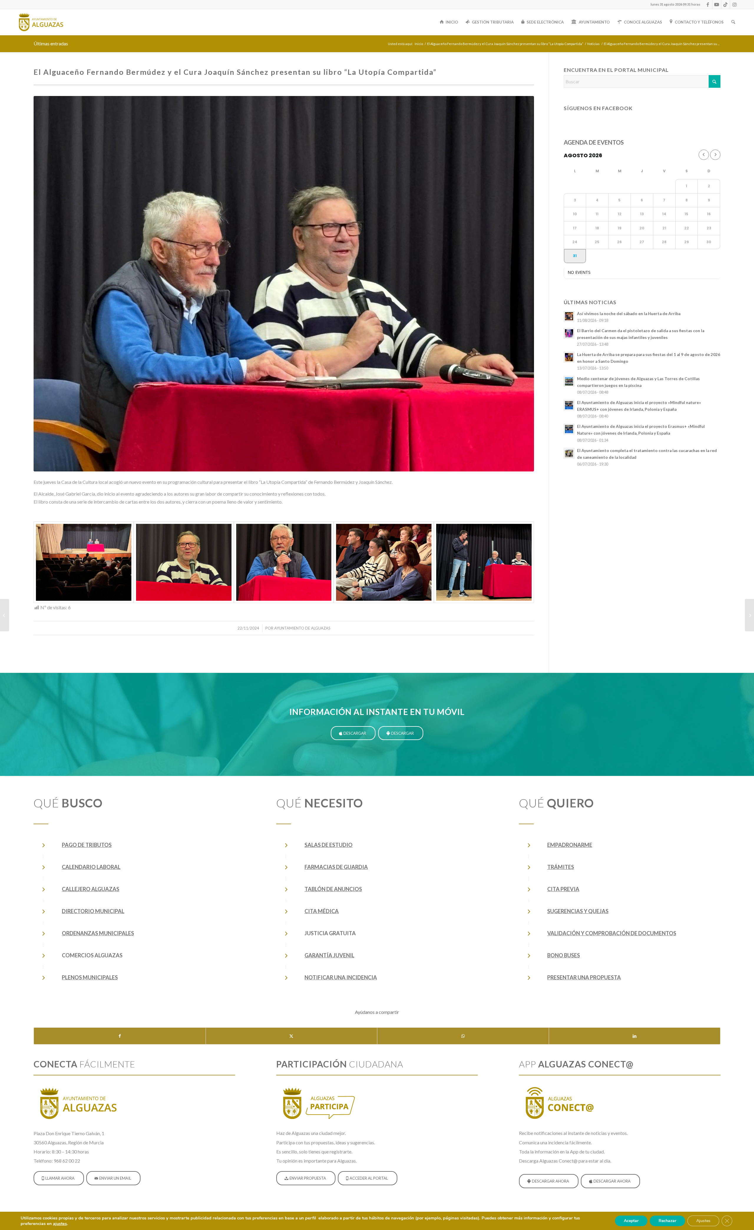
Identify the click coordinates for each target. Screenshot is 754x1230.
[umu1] (284, 283)
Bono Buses (563, 955)
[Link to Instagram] (734, 4)
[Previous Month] (704, 155)
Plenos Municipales (90, 977)
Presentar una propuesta (584, 977)
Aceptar (631, 1221)
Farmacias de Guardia (336, 867)
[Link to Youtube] (716, 4)
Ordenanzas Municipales (98, 933)
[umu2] (484, 562)
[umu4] (284, 562)
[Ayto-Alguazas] (40, 22)
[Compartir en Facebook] (120, 1036)
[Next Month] (715, 155)
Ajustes (703, 1221)
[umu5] (184, 562)
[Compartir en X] (291, 1036)
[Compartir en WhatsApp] (463, 1036)
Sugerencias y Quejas (578, 911)
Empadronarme (569, 845)
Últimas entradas (51, 43)
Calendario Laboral (91, 867)
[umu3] (384, 562)
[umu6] (84, 562)
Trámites (560, 867)
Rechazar (667, 1221)
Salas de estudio (329, 845)
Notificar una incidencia (341, 977)
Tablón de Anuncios (333, 889)
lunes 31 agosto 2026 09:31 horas (675, 4)
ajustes (60, 1223)
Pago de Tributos (87, 845)
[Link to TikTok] (725, 4)
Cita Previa (563, 889)
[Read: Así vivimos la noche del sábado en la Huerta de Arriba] (569, 316)
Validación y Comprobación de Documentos (611, 933)
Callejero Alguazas (90, 889)
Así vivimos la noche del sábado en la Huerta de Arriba (628, 313)
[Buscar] (733, 22)
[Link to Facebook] (708, 4)
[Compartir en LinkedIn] (634, 1036)
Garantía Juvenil (329, 955)
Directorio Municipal (93, 911)
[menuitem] (674, 4)
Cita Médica (322, 911)
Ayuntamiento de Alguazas (302, 628)
